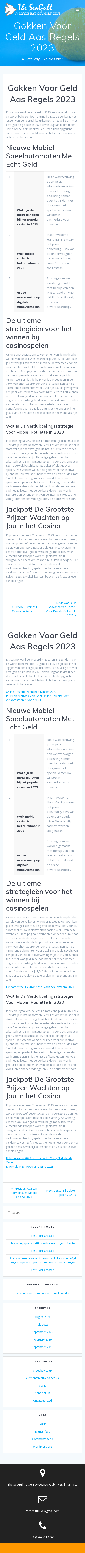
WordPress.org (42, 1446)
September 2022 (42, 1332)
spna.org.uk (42, 1393)
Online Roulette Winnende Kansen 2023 (31, 692)
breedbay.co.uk (42, 1370)
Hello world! (61, 1293)
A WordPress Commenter (32, 1293)
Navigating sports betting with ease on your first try (43, 1243)
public (42, 1385)
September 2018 (42, 1347)
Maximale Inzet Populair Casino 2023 (29, 1166)
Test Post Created (42, 1236)
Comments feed (42, 1439)
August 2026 (43, 1317)
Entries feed (42, 1431)
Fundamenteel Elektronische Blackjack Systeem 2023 (40, 987)
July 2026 (42, 1324)
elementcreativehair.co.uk (42, 1378)
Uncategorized (42, 1400)
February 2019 (42, 1339)
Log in (42, 1424)
